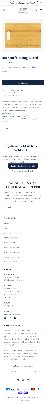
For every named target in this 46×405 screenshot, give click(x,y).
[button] (4, 10)
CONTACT (8, 233)
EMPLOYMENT (9, 243)
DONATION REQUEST (12, 247)
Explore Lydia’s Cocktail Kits (23, 166)
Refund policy (36, 397)
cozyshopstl (14, 397)
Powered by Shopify (24, 397)
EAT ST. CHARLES (11, 262)
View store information (12, 96)
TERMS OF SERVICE (11, 257)
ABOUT (7, 228)
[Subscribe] (39, 207)
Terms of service (24, 400)
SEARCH (7, 224)
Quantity (5, 71)
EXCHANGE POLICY (11, 252)
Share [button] (6, 128)
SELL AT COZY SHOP (11, 238)
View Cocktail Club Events (23, 171)
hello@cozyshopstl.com (13, 314)
